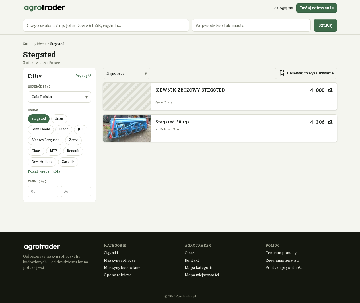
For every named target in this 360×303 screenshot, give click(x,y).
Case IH (68, 161)
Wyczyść (83, 75)
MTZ (54, 150)
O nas (190, 252)
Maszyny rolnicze (120, 260)
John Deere (41, 129)
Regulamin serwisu (282, 260)
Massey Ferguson (46, 140)
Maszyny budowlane (122, 267)
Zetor (73, 140)
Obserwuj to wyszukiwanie (306, 73)
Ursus (59, 118)
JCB (81, 129)
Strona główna (35, 43)
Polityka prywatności (284, 267)
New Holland (42, 161)
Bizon (64, 129)
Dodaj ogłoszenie (317, 8)
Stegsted (39, 118)
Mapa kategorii (198, 267)
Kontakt (192, 260)
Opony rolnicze (117, 274)
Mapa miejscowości (202, 274)
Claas (36, 150)
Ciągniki (111, 252)
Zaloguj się (283, 8)
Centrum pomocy (281, 252)
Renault (73, 150)
